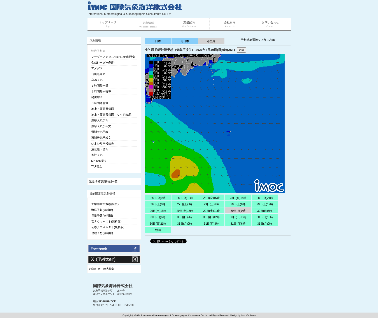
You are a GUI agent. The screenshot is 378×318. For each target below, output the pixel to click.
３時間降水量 (99, 85)
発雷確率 (97, 97)
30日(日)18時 (265, 217)
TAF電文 (96, 166)
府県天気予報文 (101, 126)
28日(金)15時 (211, 198)
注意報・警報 (99, 149)
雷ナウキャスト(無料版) (106, 221)
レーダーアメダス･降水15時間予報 (113, 56)
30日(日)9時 (184, 217)
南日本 (184, 41)
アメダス (97, 68)
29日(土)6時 (211, 204)
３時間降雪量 (99, 103)
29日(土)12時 (265, 204)
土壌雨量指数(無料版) (105, 204)
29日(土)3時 (184, 204)
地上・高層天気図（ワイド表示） (112, 114)
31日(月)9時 (264, 223)
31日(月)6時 (238, 223)
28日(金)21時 (265, 198)
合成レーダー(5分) (102, 62)
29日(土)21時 (211, 210)
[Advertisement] (238, 8)
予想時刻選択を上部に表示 (258, 39)
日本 (158, 41)
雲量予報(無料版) (102, 215)
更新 (241, 49)
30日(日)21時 (158, 223)
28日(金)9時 (157, 198)
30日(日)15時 (238, 217)
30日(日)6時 (157, 217)
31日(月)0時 (184, 223)
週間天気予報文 (101, 137)
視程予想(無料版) (102, 233)
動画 (158, 230)
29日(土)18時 (185, 210)
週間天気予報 (99, 131)
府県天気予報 (99, 120)
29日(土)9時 (238, 204)
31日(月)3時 (211, 223)
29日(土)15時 (158, 210)
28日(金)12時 (185, 198)
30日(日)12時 (211, 217)
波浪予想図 (98, 51)
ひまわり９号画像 (102, 143)
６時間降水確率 (101, 91)
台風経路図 (98, 74)
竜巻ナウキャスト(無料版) (107, 227)
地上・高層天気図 (102, 108)
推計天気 (97, 155)
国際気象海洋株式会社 (113, 286)
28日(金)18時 (238, 198)
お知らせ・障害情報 (102, 268)
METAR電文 (99, 160)
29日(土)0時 (157, 204)
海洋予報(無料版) (102, 210)
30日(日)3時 (264, 210)
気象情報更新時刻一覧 (103, 181)
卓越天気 (97, 80)
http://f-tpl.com (248, 315)
